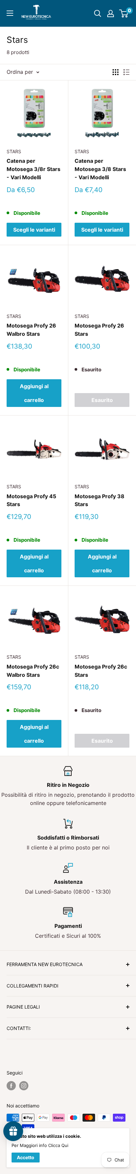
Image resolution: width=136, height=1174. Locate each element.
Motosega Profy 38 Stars (99, 500)
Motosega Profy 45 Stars (31, 500)
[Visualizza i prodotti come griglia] (116, 72)
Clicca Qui (58, 1145)
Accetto (25, 1157)
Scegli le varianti (34, 229)
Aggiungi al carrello (34, 393)
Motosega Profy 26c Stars (101, 670)
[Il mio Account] (110, 13)
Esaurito (102, 400)
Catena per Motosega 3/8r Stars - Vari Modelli (33, 169)
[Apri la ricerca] (97, 13)
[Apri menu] (10, 13)
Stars (14, 151)
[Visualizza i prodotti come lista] (126, 72)
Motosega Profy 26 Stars (99, 329)
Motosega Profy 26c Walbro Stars (33, 670)
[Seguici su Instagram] (23, 1085)
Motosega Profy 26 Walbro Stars (31, 329)
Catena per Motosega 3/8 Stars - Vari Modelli (100, 169)
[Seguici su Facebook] (11, 1085)
